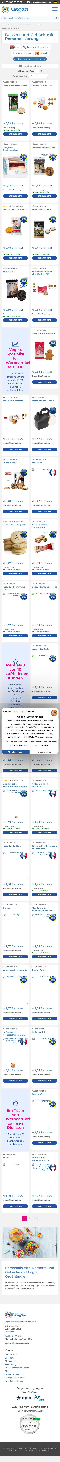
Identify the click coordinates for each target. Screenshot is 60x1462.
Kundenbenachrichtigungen (17, 1368)
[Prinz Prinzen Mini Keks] (15, 227)
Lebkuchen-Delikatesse (15, 85)
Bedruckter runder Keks (44, 587)
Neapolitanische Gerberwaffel (40, 526)
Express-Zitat (15, 134)
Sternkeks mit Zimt (42, 209)
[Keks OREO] (15, 289)
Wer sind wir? (10, 1354)
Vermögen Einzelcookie (15, 970)
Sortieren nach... (19, 76)
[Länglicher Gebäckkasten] (15, 165)
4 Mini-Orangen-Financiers (40, 785)
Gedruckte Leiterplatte (14, 525)
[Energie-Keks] (15, 480)
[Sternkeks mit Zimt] (44, 227)
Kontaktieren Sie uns (14, 1381)
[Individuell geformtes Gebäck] (15, 605)
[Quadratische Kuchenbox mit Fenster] (15, 802)
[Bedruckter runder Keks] (44, 605)
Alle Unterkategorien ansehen (29, 59)
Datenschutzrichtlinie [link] (40, 745)
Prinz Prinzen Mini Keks (15, 209)
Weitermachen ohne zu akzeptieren (18, 711)
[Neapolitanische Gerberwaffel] (44, 542)
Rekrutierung (10, 1364)
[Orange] (15, 926)
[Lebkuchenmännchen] (44, 351)
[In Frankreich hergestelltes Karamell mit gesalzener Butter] (15, 1050)
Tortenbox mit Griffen (43, 400)
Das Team (9, 1358)
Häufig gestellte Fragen (15, 1378)
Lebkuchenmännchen (43, 333)
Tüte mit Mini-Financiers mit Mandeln (44, 847)
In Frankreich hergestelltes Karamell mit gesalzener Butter (14, 1035)
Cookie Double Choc (42, 85)
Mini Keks (37, 462)
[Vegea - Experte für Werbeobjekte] (15, 12)
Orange (7, 908)
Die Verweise (10, 1361)
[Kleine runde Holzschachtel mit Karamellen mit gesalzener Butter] (44, 1175)
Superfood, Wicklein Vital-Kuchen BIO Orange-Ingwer (42, 274)
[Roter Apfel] (44, 1112)
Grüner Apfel (38, 970)
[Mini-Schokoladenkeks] (44, 165)
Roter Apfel (37, 1094)
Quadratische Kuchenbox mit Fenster (15, 785)
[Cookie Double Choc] (44, 103)
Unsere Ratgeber (12, 1374)
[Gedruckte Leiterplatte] (15, 542)
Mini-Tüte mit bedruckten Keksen (42, 909)
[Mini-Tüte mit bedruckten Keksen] (44, 926)
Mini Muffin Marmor (13, 400)
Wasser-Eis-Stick (40, 649)
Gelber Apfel (38, 1032)
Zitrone (6, 1157)
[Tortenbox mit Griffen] (44, 418)
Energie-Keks (9, 462)
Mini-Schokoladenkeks (43, 147)
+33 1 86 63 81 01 (14, 1336)
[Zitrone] (15, 1175)
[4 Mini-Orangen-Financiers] (44, 802)
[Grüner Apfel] (44, 988)
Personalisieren (44, 752)
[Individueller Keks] (15, 864)
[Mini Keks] (44, 480)
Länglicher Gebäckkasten (10, 148)
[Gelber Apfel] (44, 1050)
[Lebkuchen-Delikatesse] (15, 103)
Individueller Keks (12, 846)
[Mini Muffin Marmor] (15, 418)
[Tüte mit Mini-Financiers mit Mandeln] (44, 864)
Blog (7, 1371)
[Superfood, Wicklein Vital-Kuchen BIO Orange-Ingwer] (44, 289)
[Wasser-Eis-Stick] (44, 667)
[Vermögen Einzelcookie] (15, 988)
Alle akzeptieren (15, 752)
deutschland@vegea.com (41, 2)
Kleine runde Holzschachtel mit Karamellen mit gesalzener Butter (41, 1161)
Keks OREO (8, 271)
